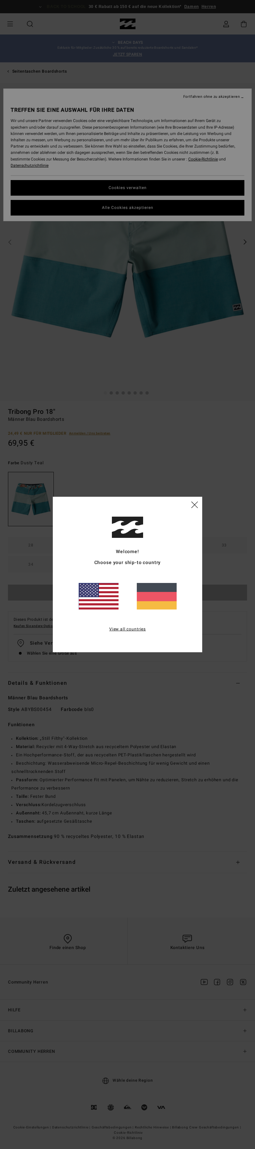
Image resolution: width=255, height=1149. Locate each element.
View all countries (127, 629)
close (194, 504)
